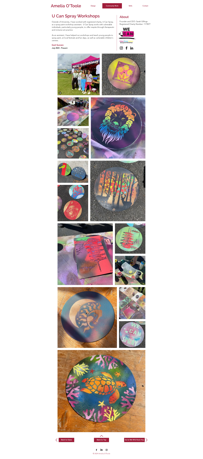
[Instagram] (121, 48)
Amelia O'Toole (66, 5)
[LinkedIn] (132, 48)
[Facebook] (126, 48)
